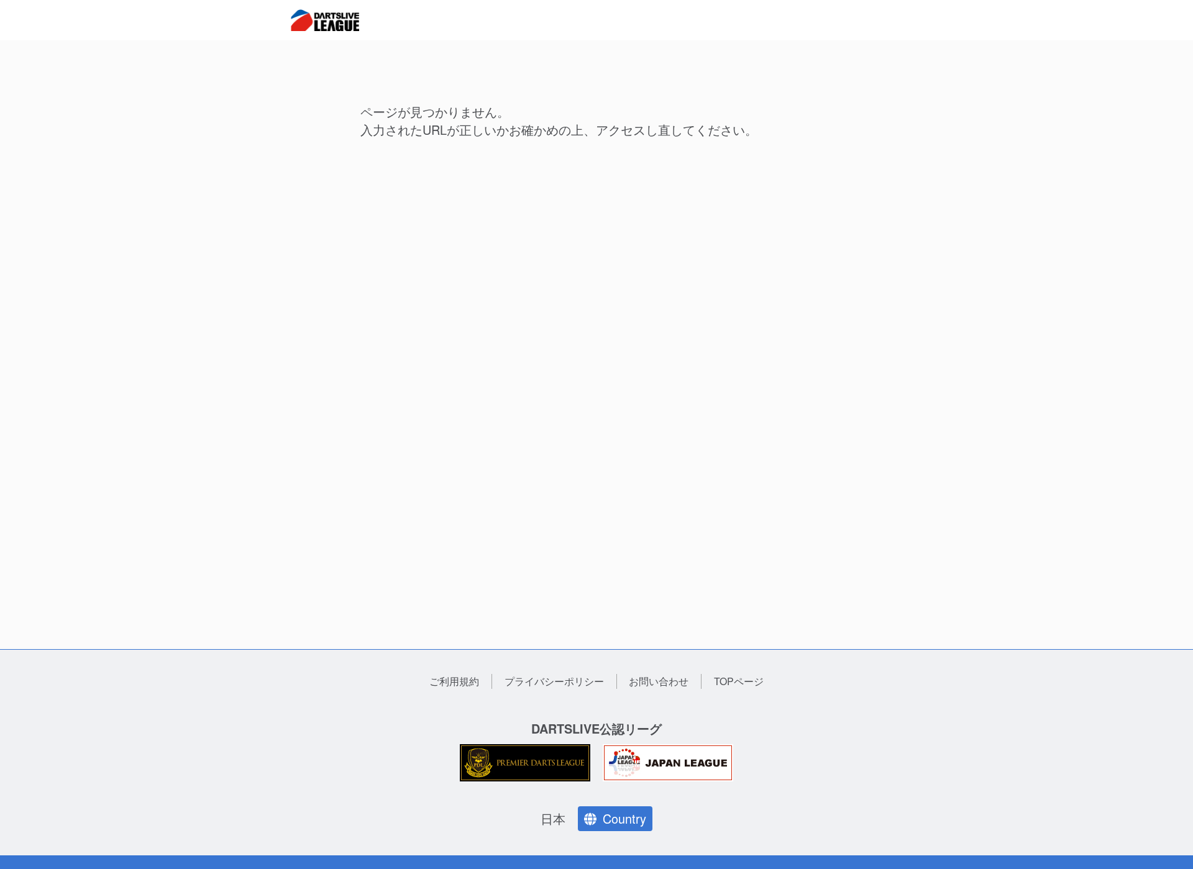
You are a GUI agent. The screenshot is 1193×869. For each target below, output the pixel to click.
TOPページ (739, 681)
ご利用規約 (454, 681)
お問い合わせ (658, 681)
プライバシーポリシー (554, 681)
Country (624, 818)
